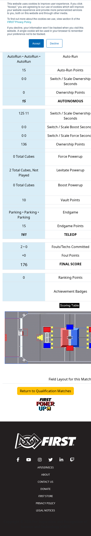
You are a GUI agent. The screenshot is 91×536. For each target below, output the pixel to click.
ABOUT (45, 474)
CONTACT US (45, 482)
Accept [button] (36, 43)
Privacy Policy (19, 22)
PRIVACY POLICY (45, 503)
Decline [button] (54, 43)
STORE (45, 496)
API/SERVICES (45, 467)
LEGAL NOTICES (45, 510)
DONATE (45, 489)
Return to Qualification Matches (45, 391)
